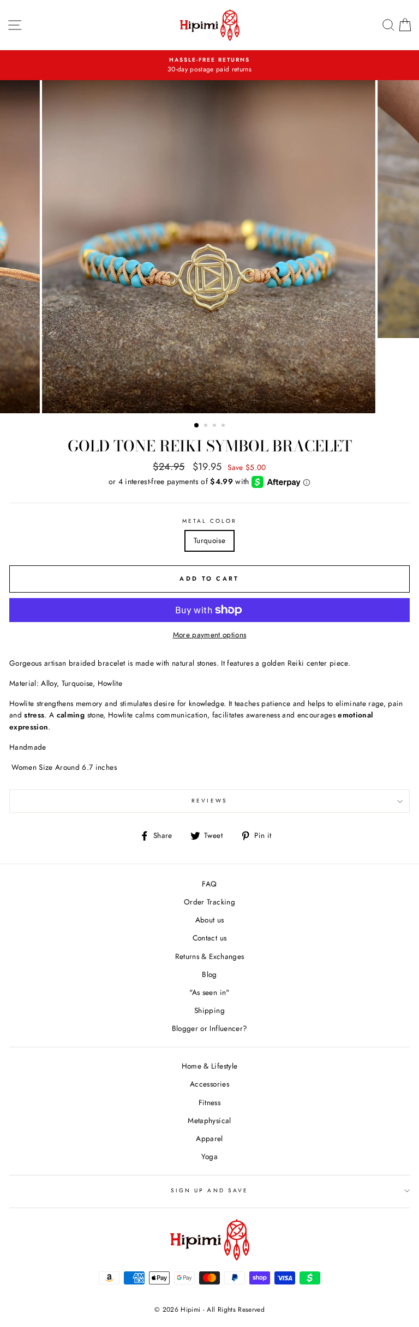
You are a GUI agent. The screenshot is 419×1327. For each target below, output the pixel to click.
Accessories (209, 1083)
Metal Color (209, 521)
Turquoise (209, 540)
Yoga (209, 1156)
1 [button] (197, 426)
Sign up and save (209, 1190)
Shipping (209, 1010)
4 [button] (224, 426)
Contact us (209, 937)
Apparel (209, 1138)
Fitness (209, 1102)
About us (209, 919)
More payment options (210, 634)
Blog (209, 974)
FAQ (209, 883)
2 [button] (207, 426)
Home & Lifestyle (209, 1065)
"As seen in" (209, 992)
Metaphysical (209, 1120)
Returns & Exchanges (209, 956)
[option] (209, 65)
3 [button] (215, 426)
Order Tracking (209, 901)
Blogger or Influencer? (209, 1028)
